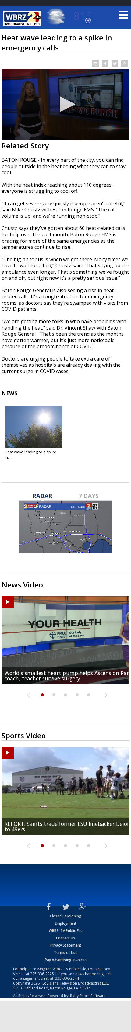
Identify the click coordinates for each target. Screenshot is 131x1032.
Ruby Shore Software (88, 995)
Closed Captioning (65, 916)
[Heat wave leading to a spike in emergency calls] (33, 427)
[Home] (23, 18)
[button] (65, 104)
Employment (65, 923)
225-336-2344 (67, 978)
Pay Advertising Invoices (66, 959)
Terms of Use (65, 952)
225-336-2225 (42, 973)
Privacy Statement (65, 945)
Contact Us (65, 937)
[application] (65, 104)
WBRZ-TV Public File (66, 930)
